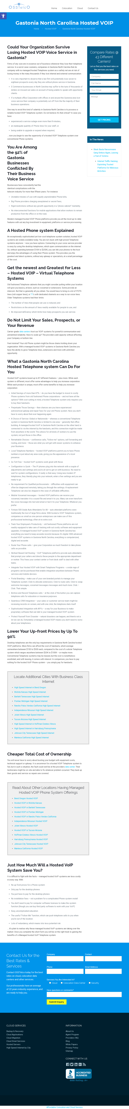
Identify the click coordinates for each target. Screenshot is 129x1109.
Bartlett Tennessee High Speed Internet (31, 696)
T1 (32, 294)
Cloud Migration (13, 1038)
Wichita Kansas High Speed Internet (30, 692)
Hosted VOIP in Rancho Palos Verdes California (35, 816)
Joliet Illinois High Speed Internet (29, 715)
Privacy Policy (72, 1048)
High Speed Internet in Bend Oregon (30, 687)
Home (36, 29)
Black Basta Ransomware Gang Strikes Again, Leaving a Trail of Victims (106, 152)
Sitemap (69, 1051)
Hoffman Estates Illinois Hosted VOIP (31, 835)
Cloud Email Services (15, 1041)
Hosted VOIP (51, 29)
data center (70, 767)
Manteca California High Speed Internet (31, 737)
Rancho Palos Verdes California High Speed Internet (37, 706)
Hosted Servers (13, 1044)
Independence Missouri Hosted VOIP (30, 821)
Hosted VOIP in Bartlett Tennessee (29, 807)
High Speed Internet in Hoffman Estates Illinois (35, 724)
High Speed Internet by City (18, 1048)
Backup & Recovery (14, 1031)
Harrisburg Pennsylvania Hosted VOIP (31, 839)
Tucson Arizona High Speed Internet (30, 719)
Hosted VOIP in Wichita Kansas (28, 803)
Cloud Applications (14, 1034)
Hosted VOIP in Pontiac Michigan (29, 812)
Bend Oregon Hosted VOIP (26, 798)
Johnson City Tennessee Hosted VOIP (31, 844)
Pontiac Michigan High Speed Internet (30, 701)
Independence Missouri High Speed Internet (33, 710)
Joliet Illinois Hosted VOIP (26, 826)
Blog (68, 1041)
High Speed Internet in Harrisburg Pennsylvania (35, 728)
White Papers (72, 1044)
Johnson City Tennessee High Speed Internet (34, 733)
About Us (70, 1031)
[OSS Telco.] (19, 5)
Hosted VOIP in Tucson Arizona (28, 830)
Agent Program (72, 1034)
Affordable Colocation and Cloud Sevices (64, 1107)
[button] (3, 16)
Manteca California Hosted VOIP (28, 848)
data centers (24, 331)
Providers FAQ (72, 1038)
